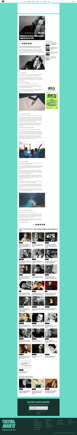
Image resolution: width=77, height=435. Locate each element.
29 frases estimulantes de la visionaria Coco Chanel (50, 357)
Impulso (47, 422)
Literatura (44, 1)
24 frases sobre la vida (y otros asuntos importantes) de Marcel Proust (25, 357)
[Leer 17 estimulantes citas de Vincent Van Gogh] (25, 364)
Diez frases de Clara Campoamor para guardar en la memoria (51, 326)
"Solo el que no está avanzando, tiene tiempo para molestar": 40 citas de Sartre (25, 262)
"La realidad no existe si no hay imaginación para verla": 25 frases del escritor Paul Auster (38, 294)
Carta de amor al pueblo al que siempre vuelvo (54, 52)
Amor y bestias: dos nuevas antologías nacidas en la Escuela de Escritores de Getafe (37, 392)
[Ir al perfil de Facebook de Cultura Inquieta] (2, 429)
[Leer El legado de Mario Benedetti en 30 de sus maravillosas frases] (38, 317)
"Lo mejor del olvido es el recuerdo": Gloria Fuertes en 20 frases (38, 262)
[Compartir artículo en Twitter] (25, 43)
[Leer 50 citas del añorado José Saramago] (38, 348)
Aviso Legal (38, 410)
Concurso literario (37, 429)
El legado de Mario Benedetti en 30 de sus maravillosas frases (38, 326)
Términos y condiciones (72, 432)
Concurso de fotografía (37, 425)
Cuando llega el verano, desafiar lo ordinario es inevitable (54, 48)
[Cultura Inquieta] (3, 1)
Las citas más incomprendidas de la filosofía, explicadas (51, 309)
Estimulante (34, 323)
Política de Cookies (67, 432)
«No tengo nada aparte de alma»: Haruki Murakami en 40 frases (38, 245)
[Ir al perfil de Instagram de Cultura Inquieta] (6, 429)
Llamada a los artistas (71, 422)
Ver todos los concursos (38, 422)
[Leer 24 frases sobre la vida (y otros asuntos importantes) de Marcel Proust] (25, 348)
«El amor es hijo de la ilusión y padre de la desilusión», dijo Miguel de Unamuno (24, 391)
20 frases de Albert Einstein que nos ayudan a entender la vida (24, 341)
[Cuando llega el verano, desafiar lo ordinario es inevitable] (48, 49)
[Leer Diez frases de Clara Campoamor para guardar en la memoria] (51, 317)
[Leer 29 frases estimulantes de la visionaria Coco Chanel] (51, 348)
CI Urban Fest (48, 427)
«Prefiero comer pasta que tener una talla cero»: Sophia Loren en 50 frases (24, 294)
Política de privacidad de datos (60, 432)
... (51, 1)
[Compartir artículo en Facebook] (23, 43)
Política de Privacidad (43, 410)
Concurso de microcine (37, 427)
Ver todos (56, 92)
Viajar (48, 1)
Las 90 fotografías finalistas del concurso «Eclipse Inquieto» (53, 43)
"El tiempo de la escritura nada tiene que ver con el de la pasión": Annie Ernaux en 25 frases (25, 278)
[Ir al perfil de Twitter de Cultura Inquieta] (4, 429)
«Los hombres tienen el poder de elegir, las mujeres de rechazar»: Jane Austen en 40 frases (25, 246)
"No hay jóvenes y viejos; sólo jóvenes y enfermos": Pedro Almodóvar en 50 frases (50, 294)
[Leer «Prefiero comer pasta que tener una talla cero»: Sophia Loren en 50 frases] (25, 285)
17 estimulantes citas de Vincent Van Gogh (23, 372)
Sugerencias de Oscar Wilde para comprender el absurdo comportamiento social (50, 391)
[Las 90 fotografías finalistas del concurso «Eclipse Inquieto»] (48, 44)
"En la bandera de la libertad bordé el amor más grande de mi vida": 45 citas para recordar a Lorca (51, 246)
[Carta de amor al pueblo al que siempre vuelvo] (48, 54)
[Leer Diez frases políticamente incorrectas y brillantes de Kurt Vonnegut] (25, 317)
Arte (24, 1)
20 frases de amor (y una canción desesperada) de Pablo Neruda (51, 341)
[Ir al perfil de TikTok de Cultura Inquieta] (8, 429)
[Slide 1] (51, 108)
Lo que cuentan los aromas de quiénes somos (53, 57)
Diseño (33, 1)
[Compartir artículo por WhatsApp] (31, 43)
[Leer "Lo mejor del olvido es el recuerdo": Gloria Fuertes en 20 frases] (38, 253)
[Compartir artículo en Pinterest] (27, 43)
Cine (41, 1)
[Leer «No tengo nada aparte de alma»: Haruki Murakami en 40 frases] (38, 236)
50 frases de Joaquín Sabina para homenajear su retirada (37, 277)
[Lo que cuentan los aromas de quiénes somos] (48, 58)
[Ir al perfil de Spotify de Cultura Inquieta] (11, 429)
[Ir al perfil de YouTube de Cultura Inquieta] (9, 429)
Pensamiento (29, 1)
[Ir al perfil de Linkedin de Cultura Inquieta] (14, 429)
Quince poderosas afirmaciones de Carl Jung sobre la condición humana (38, 309)
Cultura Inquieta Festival (49, 425)
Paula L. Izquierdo (22, 41)
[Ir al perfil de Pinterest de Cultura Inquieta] (13, 429)
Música (37, 1)
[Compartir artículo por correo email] (29, 43)
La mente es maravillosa (24, 222)
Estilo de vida (21, 323)
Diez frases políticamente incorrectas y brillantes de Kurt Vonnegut (25, 326)
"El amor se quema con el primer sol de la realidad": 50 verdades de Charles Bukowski (51, 277)
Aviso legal (56, 432)
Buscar (73, 1)
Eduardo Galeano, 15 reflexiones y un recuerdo (37, 341)
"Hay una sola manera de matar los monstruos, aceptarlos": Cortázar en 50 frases (51, 262)
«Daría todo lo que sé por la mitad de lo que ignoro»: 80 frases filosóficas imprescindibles (24, 310)
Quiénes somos (59, 422)
